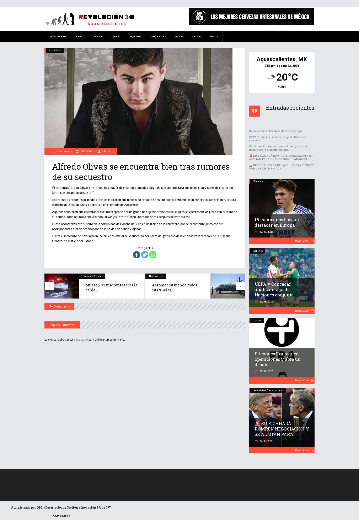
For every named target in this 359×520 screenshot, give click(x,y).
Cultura (257, 320)
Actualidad (55, 50)
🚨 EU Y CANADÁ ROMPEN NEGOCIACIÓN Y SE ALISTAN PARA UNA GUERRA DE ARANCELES (281, 157)
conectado (81, 339)
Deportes (258, 181)
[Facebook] (136, 254)
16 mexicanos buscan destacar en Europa (275, 131)
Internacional (276, 390)
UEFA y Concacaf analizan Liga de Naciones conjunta (277, 138)
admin (106, 151)
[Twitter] (144, 254)
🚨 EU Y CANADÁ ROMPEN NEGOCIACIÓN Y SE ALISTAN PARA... (282, 428)
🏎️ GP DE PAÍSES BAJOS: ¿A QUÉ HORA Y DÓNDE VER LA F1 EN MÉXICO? (281, 166)
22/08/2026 (266, 231)
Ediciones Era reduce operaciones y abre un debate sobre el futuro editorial (278, 148)
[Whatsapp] (152, 254)
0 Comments (64, 151)
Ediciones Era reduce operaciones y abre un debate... (278, 359)
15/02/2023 (87, 151)
